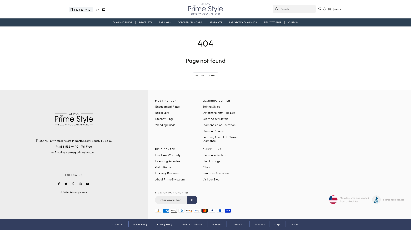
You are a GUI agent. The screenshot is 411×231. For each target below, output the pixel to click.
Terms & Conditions (192, 224)
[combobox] (291, 9)
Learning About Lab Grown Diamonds (220, 139)
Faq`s (277, 224)
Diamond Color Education (219, 125)
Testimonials (238, 224)
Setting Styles (211, 106)
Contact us (118, 224)
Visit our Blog (211, 179)
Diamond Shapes (213, 131)
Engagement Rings (167, 106)
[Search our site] (276, 9)
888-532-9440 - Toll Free (75, 146)
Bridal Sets (162, 113)
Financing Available (167, 161)
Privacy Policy (164, 224)
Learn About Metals (215, 119)
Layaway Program (167, 173)
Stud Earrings (211, 161)
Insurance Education (216, 173)
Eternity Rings (164, 119)
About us (217, 224)
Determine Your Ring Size (219, 113)
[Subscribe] (192, 200)
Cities (206, 167)
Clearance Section (214, 155)
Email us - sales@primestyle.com (75, 152)
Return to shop (206, 75)
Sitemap (294, 224)
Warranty (259, 224)
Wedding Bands (165, 125)
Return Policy (140, 224)
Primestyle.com (78, 192)
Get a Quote (163, 167)
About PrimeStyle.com (170, 179)
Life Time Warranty (167, 155)
